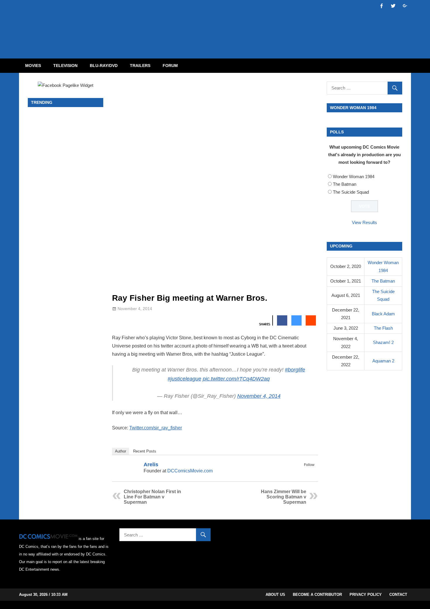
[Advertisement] (238, 24)
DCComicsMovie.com (190, 470)
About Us (275, 594)
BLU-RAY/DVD (104, 65)
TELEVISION (65, 65)
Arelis (151, 464)
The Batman (344, 184)
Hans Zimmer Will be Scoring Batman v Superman (283, 497)
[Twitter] (310, 471)
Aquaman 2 (383, 360)
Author (120, 451)
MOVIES (33, 65)
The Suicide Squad (351, 192)
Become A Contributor (317, 594)
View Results (364, 222)
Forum (170, 65)
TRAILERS (140, 65)
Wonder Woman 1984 (353, 176)
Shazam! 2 (383, 342)
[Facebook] (303, 471)
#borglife (295, 370)
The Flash (383, 328)
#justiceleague (184, 379)
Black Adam (383, 313)
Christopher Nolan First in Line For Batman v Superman (152, 497)
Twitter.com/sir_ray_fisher (155, 427)
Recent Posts (144, 451)
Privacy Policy (366, 594)
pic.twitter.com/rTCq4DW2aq (236, 379)
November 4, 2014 (259, 396)
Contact (398, 594)
